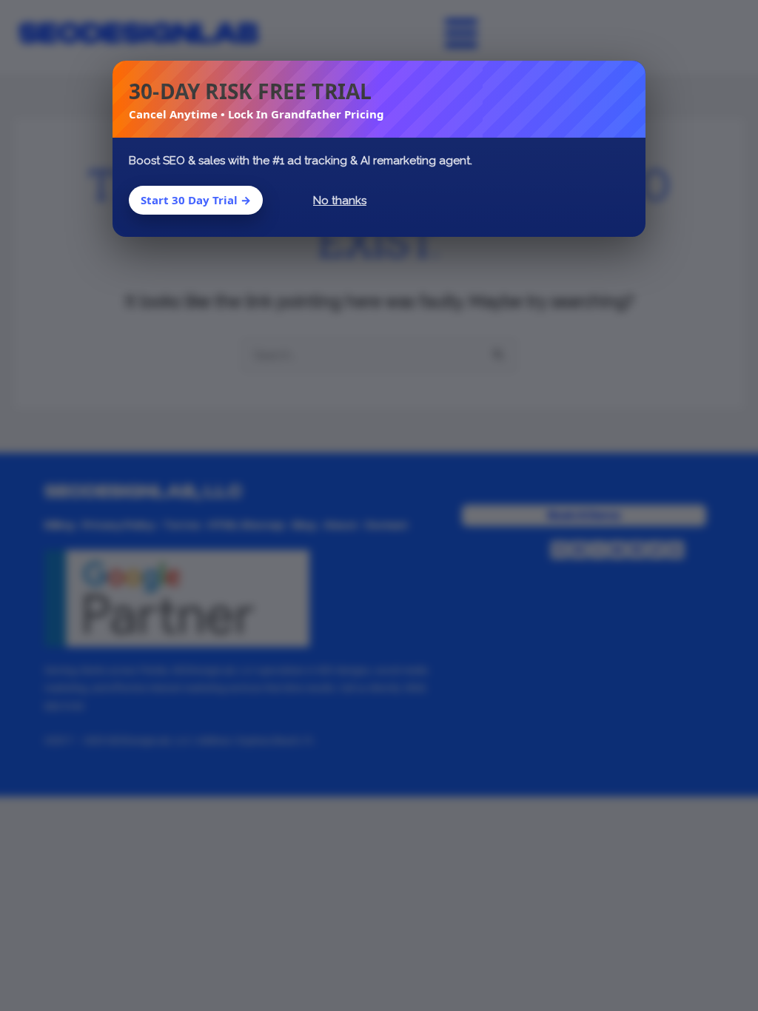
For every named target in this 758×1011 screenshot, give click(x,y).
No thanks (339, 200)
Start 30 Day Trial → (196, 199)
